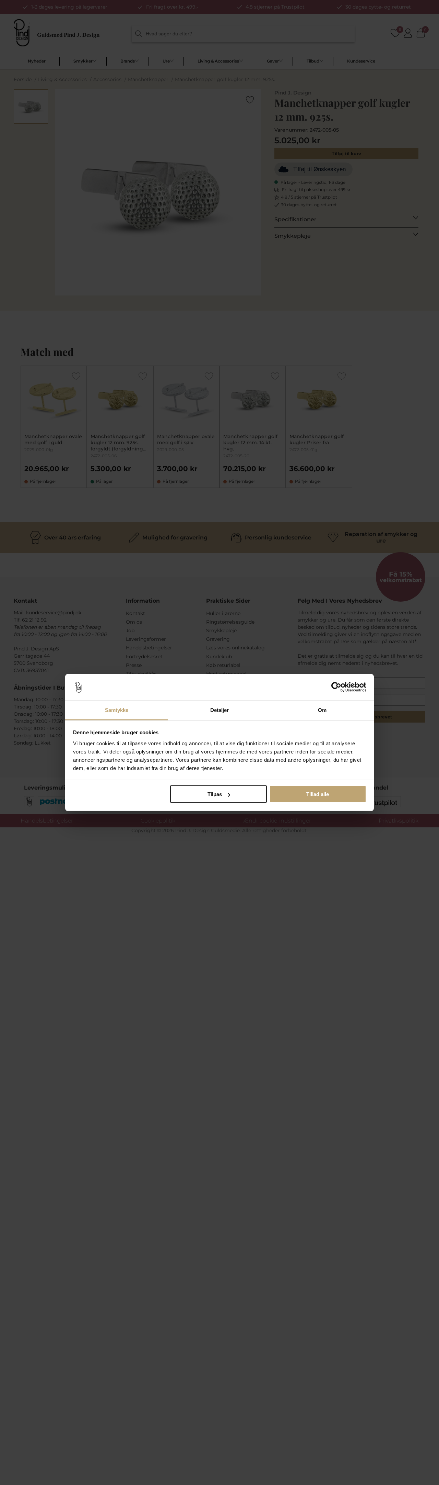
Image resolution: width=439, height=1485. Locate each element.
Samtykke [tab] (117, 710)
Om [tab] (322, 710)
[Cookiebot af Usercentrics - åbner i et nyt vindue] (336, 687)
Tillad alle (317, 794)
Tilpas (214, 794)
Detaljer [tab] (219, 710)
